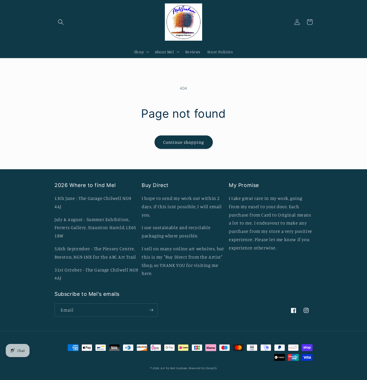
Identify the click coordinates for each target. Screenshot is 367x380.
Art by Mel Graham (174, 368)
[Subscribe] (151, 310)
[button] (60, 22)
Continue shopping (183, 142)
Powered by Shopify (203, 368)
